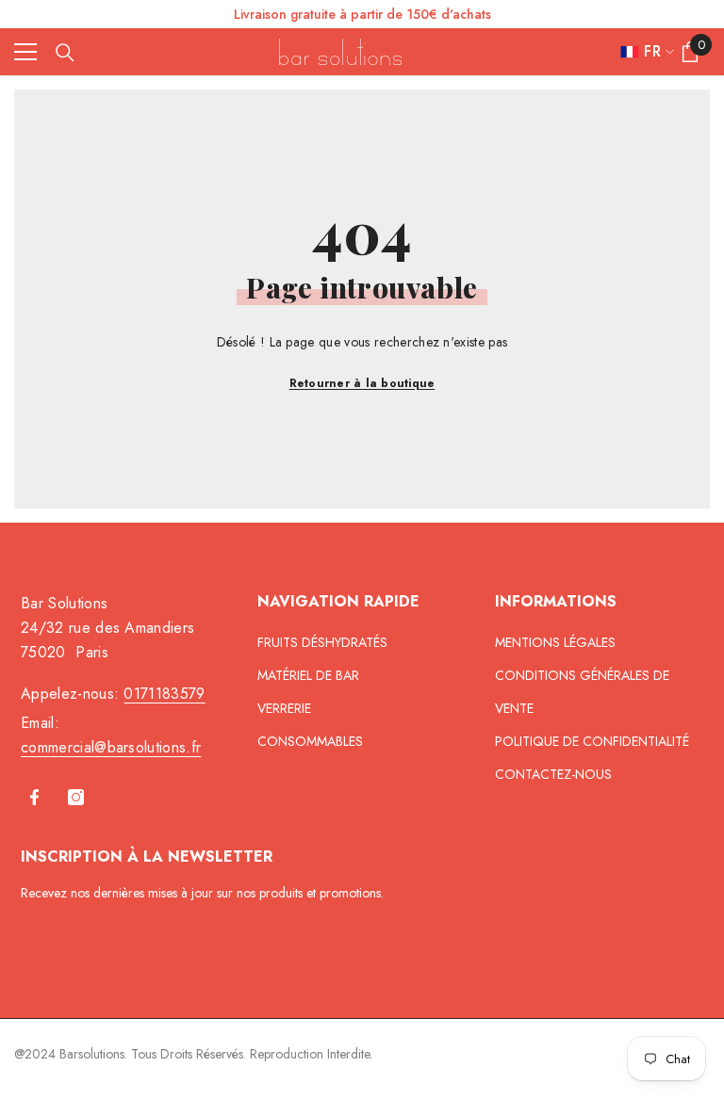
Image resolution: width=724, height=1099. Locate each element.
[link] (625, 76)
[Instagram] (76, 797)
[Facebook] (34, 797)
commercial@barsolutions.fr (111, 747)
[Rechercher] (65, 52)
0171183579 (164, 693)
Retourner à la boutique (362, 383)
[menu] (25, 51)
